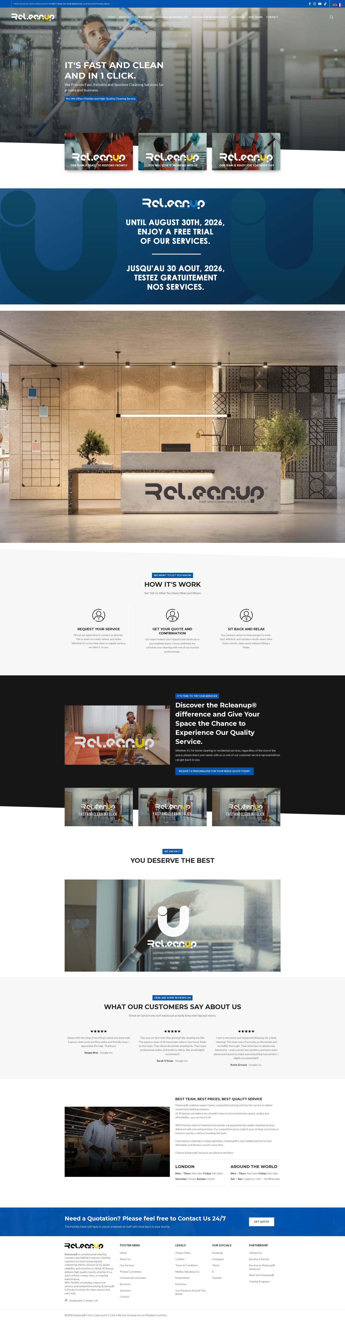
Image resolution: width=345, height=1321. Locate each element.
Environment (182, 1277)
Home (123, 1252)
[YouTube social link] (320, 4)
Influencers (255, 1252)
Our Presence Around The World (190, 1292)
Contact (124, 1296)
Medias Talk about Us (187, 1271)
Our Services (127, 1265)
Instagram (218, 1259)
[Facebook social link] (310, 4)
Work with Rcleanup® (261, 1275)
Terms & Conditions (186, 1265)
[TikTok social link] (325, 4)
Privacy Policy (183, 1252)
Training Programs (259, 1281)
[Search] (331, 17)
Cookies (180, 1259)
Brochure (125, 1284)
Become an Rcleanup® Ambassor (262, 1267)
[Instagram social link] (314, 4)
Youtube (217, 1277)
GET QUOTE (261, 1221)
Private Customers (130, 1271)
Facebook (217, 1252)
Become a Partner (259, 1259)
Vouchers (125, 1290)
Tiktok (215, 1265)
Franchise (180, 1284)
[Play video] (117, 735)
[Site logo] (33, 16)
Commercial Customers (133, 1277)
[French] (340, 4)
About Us (125, 1259)
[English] (335, 4)
